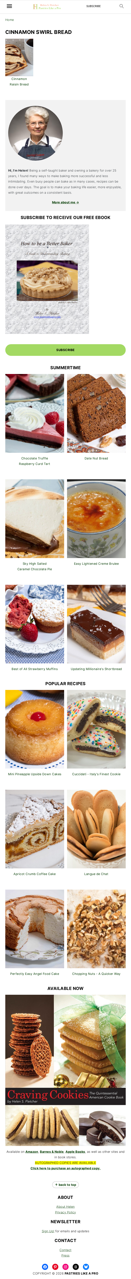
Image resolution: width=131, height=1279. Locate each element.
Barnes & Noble (52, 1151)
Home (9, 20)
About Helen (65, 1206)
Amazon (31, 1151)
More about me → (65, 202)
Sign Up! (48, 1231)
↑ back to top (65, 1185)
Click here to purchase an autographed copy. (66, 1168)
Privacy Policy (65, 1212)
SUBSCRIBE (65, 350)
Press (65, 1255)
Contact (65, 1250)
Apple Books (75, 1151)
